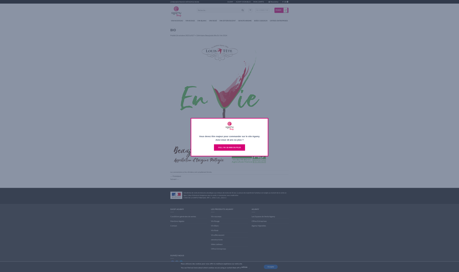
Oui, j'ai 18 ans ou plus (229, 147)
